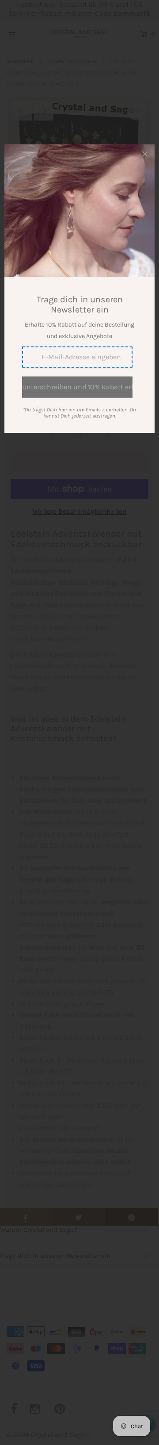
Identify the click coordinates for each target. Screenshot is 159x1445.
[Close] (145, 154)
